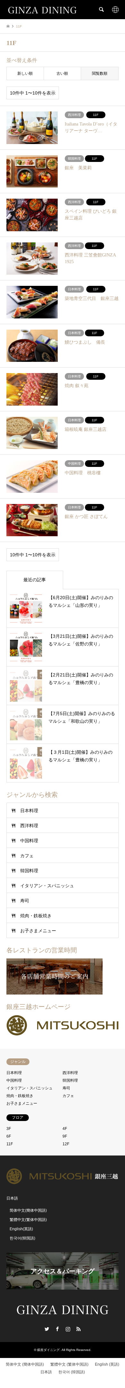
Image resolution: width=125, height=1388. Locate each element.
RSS (78, 1329)
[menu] (115, 9)
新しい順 (25, 73)
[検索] (101, 9)
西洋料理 (29, 825)
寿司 (24, 900)
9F (65, 1136)
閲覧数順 (99, 73)
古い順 (62, 73)
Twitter (47, 1329)
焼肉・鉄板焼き (36, 915)
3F (8, 1128)
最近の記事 (34, 579)
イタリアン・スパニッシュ (47, 885)
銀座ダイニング (48, 1350)
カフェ (27, 855)
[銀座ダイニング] (42, 9)
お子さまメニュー (38, 930)
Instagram (68, 1329)
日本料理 (29, 810)
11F (9, 1144)
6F (8, 1136)
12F (66, 1144)
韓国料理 (29, 870)
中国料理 (29, 840)
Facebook (57, 1329)
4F (65, 1128)
